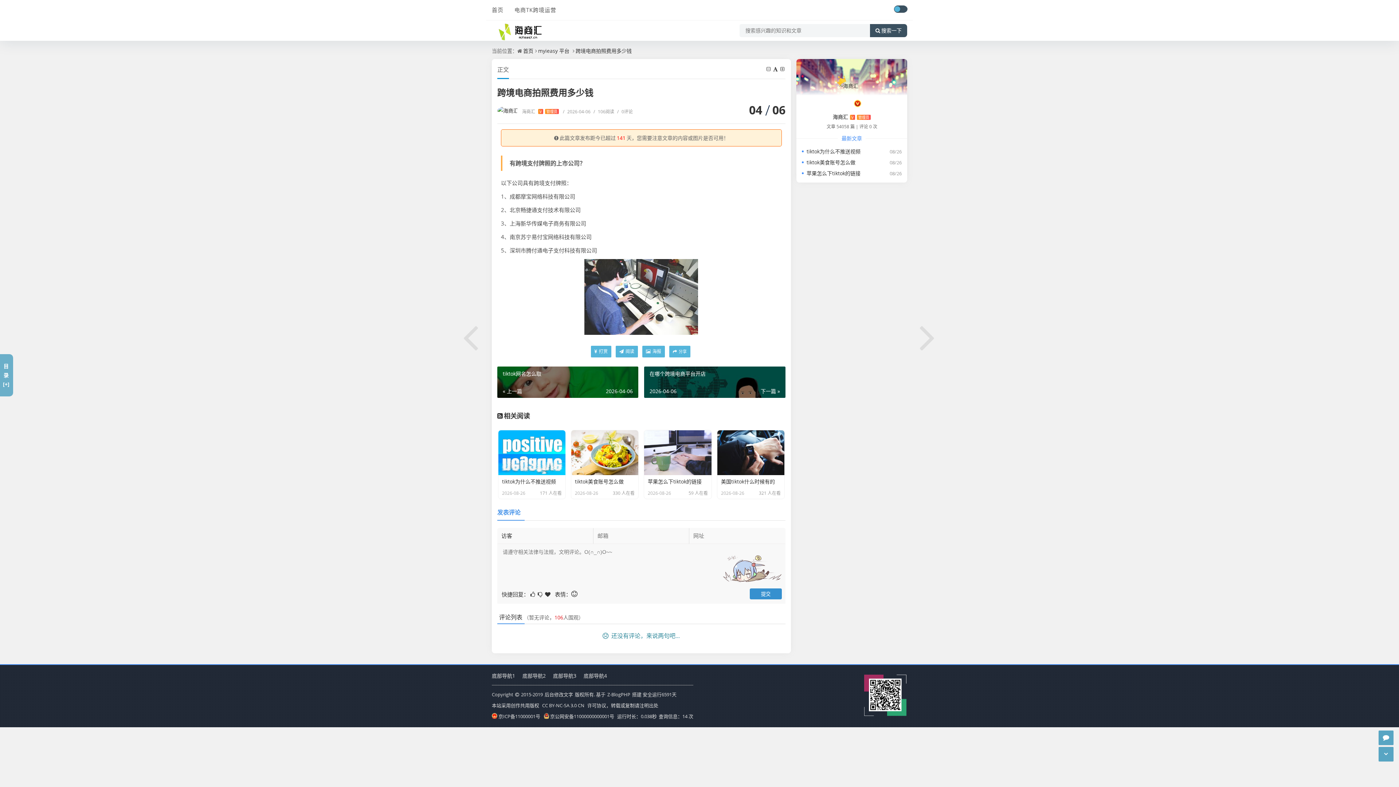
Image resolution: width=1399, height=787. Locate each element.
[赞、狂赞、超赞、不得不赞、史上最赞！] (548, 594)
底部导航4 (595, 675)
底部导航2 (534, 675)
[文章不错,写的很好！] (533, 594)
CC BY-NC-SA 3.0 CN (563, 705)
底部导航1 (503, 675)
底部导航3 (564, 675)
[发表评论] (1386, 738)
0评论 (625, 112)
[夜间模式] (900, 9)
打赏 (603, 351)
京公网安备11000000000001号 (582, 716)
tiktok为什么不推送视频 (834, 151)
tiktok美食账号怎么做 (831, 162)
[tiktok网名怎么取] (471, 337)
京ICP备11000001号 (519, 716)
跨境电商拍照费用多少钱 (604, 50)
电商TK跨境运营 (535, 9)
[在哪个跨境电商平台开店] (928, 337)
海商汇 (539, 112)
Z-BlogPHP (618, 694)
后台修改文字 (559, 694)
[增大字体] (782, 69)
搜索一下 (891, 31)
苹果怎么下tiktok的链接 (834, 173)
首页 (497, 9)
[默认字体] (776, 69)
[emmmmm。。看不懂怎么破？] (541, 594)
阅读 (629, 351)
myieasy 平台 (553, 50)
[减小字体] (769, 69)
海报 (656, 351)
